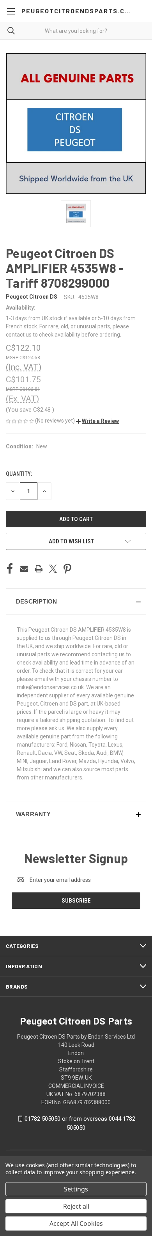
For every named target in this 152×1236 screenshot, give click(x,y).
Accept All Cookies (76, 1223)
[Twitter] (53, 568)
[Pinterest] (67, 568)
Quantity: (19, 474)
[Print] (38, 568)
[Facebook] (10, 568)
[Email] (24, 568)
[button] (97, 421)
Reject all (76, 1206)
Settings (76, 1189)
